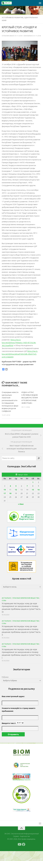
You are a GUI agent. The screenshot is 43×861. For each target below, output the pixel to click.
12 (16, 490)
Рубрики (5, 677)
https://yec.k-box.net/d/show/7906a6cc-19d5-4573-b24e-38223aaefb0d (19, 342)
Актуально (6, 598)
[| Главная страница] (8, 3)
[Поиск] (38, 458)
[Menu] (40, 3)
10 (5, 490)
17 (5, 493)
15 (33, 490)
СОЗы (4, 600)
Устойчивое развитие (12, 17)
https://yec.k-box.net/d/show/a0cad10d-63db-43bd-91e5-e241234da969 (20, 354)
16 (38, 490)
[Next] (25, 766)
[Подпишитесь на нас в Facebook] (23, 854)
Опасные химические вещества (25, 598)
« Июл (21, 504)
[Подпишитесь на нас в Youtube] (19, 854)
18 (10, 493)
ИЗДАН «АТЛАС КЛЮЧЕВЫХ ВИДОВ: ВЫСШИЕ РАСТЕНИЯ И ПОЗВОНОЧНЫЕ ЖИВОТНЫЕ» (30, 397)
